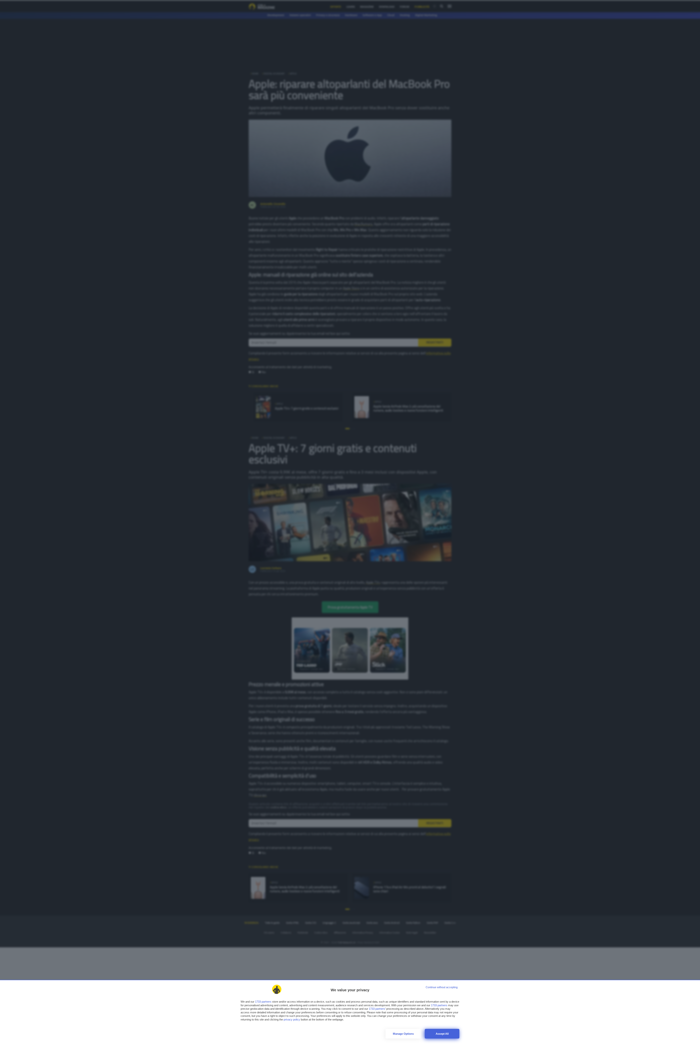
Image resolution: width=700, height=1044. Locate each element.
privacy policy (292, 1019)
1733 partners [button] (263, 1001)
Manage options (403, 1033)
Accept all (442, 1033)
